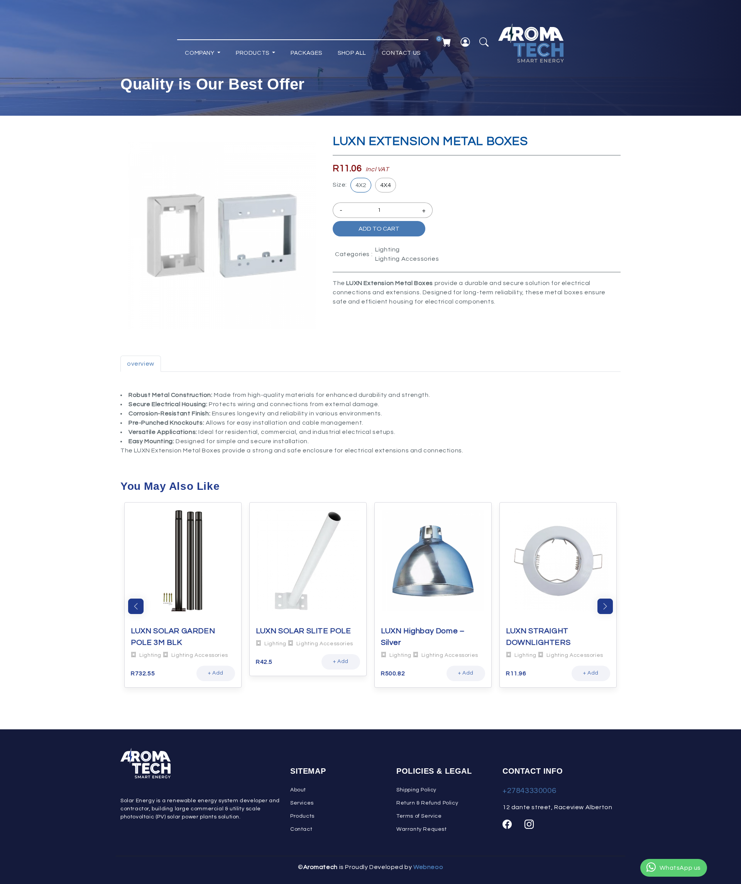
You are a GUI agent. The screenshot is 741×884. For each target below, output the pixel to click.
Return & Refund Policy (427, 803)
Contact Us (401, 53)
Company (200, 53)
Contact (301, 829)
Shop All (352, 53)
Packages (306, 53)
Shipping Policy (416, 790)
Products (253, 53)
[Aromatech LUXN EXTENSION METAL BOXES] (221, 235)
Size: (340, 185)
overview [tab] (140, 364)
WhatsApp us (680, 868)
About (298, 790)
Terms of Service (419, 816)
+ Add (215, 673)
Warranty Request (421, 829)
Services (302, 803)
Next (605, 606)
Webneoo (428, 867)
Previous (136, 606)
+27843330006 (529, 791)
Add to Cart (379, 229)
